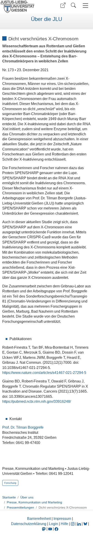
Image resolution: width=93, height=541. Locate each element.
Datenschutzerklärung (28, 524)
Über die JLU (46, 19)
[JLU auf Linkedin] (79, 524)
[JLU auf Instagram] (73, 524)
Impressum (62, 519)
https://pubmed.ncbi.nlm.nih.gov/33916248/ (36, 401)
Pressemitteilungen (20, 507)
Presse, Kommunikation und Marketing (34, 502)
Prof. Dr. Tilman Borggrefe (23, 427)
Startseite (9, 497)
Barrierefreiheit (39, 519)
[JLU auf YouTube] (50, 529)
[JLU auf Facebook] (56, 529)
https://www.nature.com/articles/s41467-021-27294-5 (44, 373)
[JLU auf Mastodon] (44, 529)
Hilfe (64, 524)
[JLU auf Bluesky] (86, 524)
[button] (62, 5)
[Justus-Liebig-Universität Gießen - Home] (22, 7)
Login (54, 524)
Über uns (26, 497)
